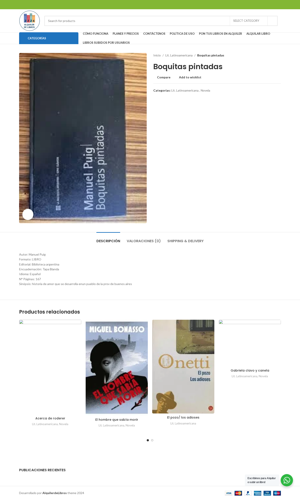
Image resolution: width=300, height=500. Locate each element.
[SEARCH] (272, 21)
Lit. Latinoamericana (179, 55)
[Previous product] (270, 55)
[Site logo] (29, 20)
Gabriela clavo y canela (250, 370)
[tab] (108, 238)
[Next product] (279, 55)
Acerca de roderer (50, 418)
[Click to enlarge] (27, 214)
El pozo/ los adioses (183, 417)
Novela (205, 90)
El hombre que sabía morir (116, 419)
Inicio (157, 55)
